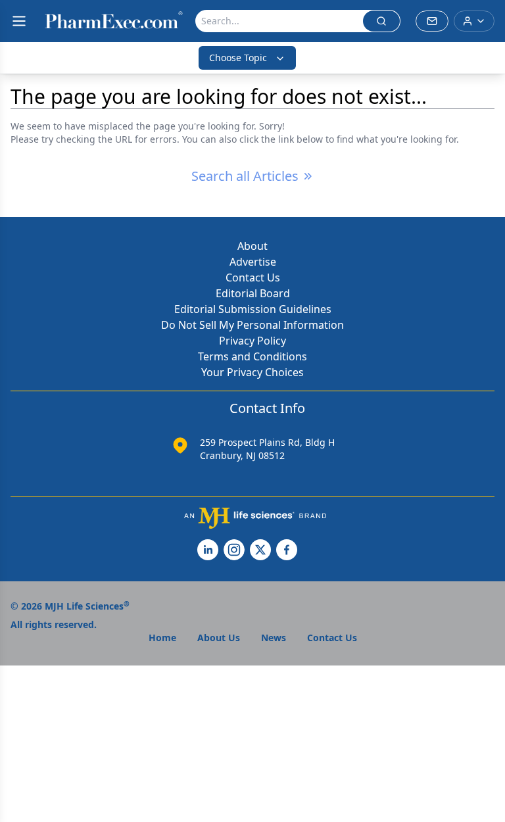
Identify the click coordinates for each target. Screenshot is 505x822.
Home (162, 637)
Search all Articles (245, 176)
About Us (218, 637)
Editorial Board (253, 293)
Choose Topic (238, 57)
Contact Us (253, 277)
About (252, 246)
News (273, 637)
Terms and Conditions (252, 356)
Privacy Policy (252, 340)
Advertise (252, 261)
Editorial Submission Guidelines (252, 309)
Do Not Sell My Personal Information (252, 325)
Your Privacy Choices (252, 372)
